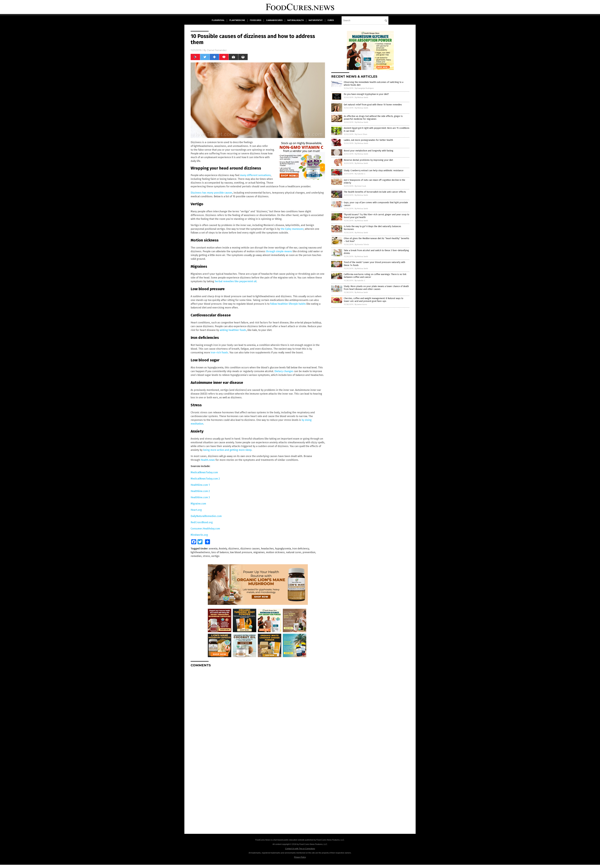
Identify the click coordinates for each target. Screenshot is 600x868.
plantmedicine (237, 20)
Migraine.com (198, 503)
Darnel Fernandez (217, 50)
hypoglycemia (283, 548)
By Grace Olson (361, 134)
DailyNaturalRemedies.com (206, 516)
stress (206, 556)
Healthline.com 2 (200, 491)
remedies (196, 556)
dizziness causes (250, 548)
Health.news (208, 459)
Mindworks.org (199, 534)
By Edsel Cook (360, 186)
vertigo (215, 556)
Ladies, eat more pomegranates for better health (368, 140)
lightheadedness (200, 552)
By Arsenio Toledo (362, 244)
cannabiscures (274, 20)
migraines (259, 552)
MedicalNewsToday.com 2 (205, 478)
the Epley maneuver (292, 228)
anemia (213, 548)
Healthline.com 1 (200, 484)
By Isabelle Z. (360, 174)
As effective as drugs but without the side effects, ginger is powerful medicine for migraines (373, 117)
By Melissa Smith (361, 97)
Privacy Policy (300, 857)
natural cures (293, 552)
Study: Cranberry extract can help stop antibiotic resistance (373, 170)
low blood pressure (241, 552)
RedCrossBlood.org (202, 522)
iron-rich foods (219, 352)
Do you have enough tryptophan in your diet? (366, 94)
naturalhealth (295, 20)
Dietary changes (283, 371)
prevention (308, 552)
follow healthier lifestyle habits (288, 303)
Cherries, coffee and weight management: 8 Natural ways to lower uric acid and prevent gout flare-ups (373, 299)
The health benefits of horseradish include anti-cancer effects (375, 192)
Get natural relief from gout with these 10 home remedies (373, 104)
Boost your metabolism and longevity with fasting (368, 150)
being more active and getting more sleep (227, 449)
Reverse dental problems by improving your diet (368, 160)
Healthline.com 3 (200, 497)
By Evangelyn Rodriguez (364, 88)
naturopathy (316, 20)
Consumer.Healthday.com (205, 528)
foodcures (255, 20)
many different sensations (255, 175)
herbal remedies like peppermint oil (235, 281)
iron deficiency (300, 548)
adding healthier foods (233, 330)
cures (331, 20)
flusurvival (218, 20)
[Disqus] (258, 709)
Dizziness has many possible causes (211, 192)
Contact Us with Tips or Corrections (300, 849)
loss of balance (220, 552)
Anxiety (223, 548)
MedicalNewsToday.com (204, 472)
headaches (267, 548)
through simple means (279, 251)
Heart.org (196, 509)
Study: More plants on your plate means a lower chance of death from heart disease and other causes (376, 287)
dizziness (233, 548)
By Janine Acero (361, 304)
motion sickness (275, 552)
